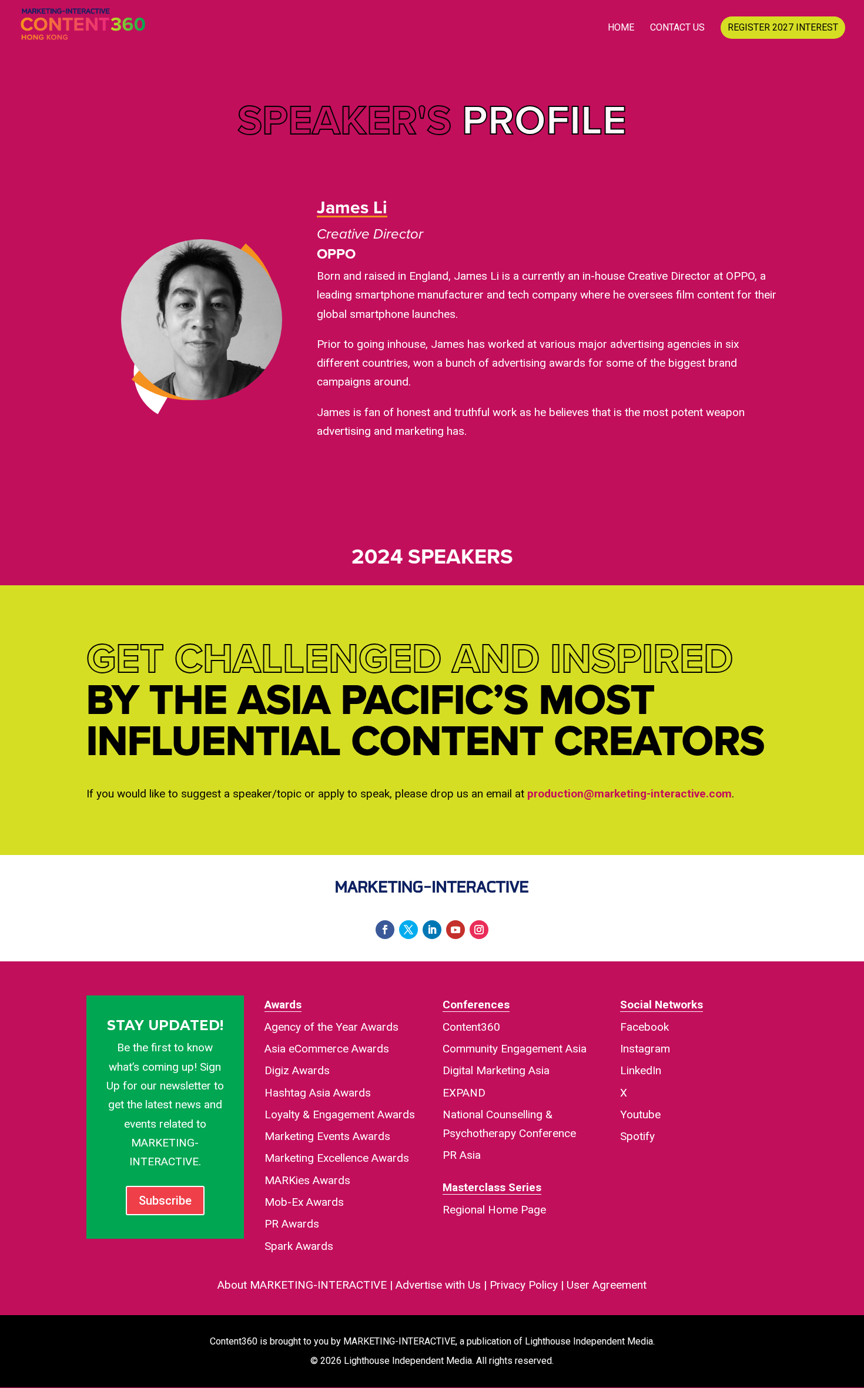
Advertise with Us (438, 1285)
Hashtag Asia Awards (317, 1092)
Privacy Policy (524, 1285)
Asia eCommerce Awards (326, 1048)
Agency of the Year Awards (331, 1027)
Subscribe (165, 1200)
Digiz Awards (297, 1070)
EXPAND (464, 1092)
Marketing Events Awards (327, 1136)
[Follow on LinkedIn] (432, 929)
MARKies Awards (307, 1180)
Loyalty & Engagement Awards (339, 1114)
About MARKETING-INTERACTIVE (302, 1285)
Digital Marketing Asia (496, 1070)
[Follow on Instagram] (479, 929)
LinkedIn (640, 1070)
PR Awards (291, 1224)
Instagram (645, 1048)
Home (621, 28)
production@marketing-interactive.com (629, 793)
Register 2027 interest (783, 27)
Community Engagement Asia (515, 1048)
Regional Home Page (494, 1209)
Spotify (637, 1136)
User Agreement (607, 1285)
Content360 (471, 1027)
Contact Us (677, 28)
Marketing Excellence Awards (336, 1158)
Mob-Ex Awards (304, 1202)
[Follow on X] (408, 929)
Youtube (640, 1114)
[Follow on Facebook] (385, 929)
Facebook (644, 1027)
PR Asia (462, 1155)
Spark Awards (298, 1246)
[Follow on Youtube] (455, 929)
